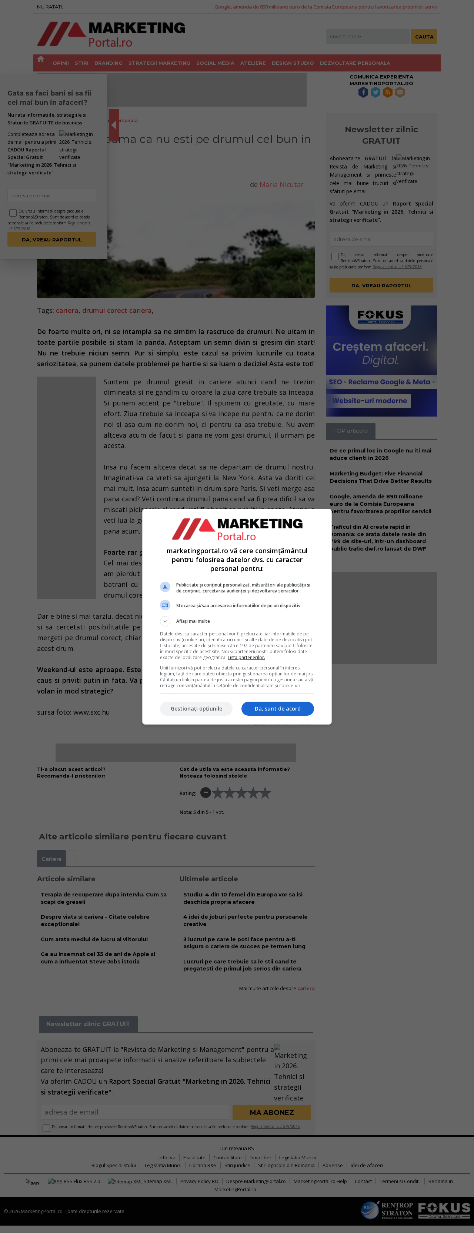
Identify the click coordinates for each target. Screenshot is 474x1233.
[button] (237, 621)
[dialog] (237, 617)
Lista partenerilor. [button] (246, 657)
